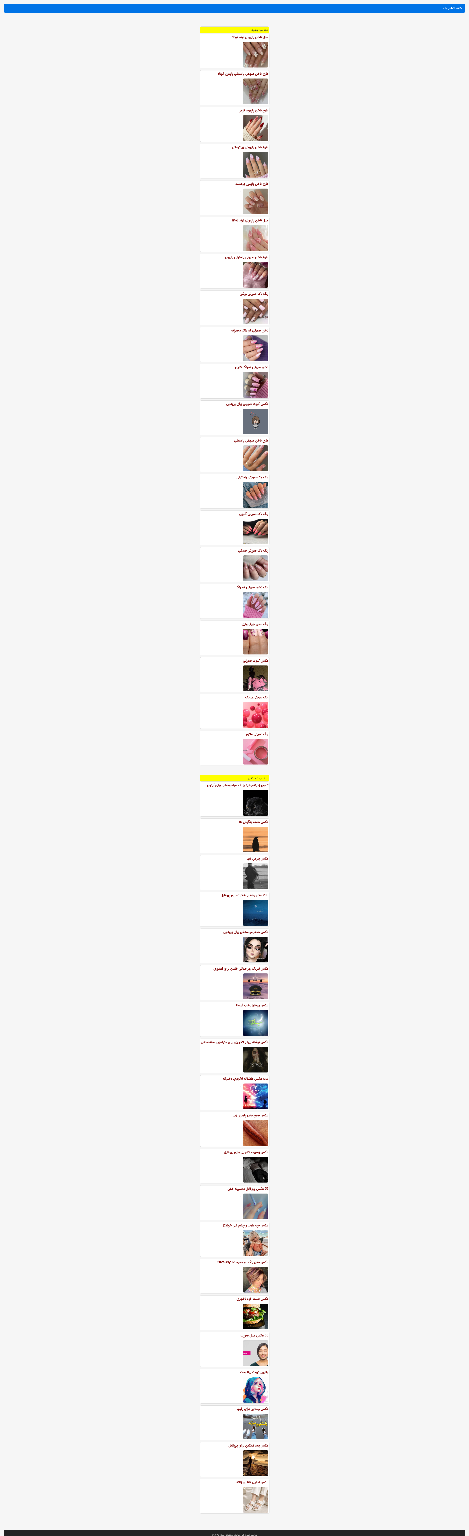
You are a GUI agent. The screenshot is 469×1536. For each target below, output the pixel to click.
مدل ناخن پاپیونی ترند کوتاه (250, 37)
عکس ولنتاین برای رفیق (252, 1408)
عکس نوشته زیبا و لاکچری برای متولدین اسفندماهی (234, 1042)
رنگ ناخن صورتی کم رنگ (252, 587)
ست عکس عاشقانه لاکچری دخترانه (245, 1078)
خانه (459, 8)
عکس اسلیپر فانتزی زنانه (252, 1482)
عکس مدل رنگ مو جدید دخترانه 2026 (242, 1262)
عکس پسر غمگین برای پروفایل (248, 1445)
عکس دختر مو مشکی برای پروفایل (245, 932)
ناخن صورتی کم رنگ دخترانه (249, 330)
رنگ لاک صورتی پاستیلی (252, 477)
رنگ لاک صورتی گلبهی (253, 514)
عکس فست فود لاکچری (252, 1298)
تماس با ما (448, 8)
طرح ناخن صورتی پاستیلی (251, 440)
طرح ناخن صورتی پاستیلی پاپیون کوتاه (243, 73)
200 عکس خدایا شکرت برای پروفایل (244, 895)
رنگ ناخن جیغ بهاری (254, 624)
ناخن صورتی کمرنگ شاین (251, 367)
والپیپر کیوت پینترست (254, 1372)
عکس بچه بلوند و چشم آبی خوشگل (245, 1225)
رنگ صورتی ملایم (257, 734)
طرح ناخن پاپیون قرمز (254, 110)
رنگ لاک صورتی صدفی (253, 550)
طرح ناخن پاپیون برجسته (251, 183)
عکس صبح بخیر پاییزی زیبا (250, 1115)
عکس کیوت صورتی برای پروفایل (247, 403)
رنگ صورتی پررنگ (256, 697)
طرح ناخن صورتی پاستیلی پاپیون (246, 257)
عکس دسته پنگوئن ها (253, 821)
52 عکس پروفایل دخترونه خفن (248, 1188)
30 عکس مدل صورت (254, 1335)
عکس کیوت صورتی (255, 660)
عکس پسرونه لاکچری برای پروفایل (246, 1152)
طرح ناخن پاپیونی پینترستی (250, 147)
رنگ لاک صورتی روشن (254, 293)
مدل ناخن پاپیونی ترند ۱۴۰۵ (250, 220)
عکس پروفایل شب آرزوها (252, 1005)
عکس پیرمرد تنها (257, 858)
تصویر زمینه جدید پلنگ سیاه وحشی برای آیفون (237, 785)
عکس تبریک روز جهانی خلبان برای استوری (240, 968)
